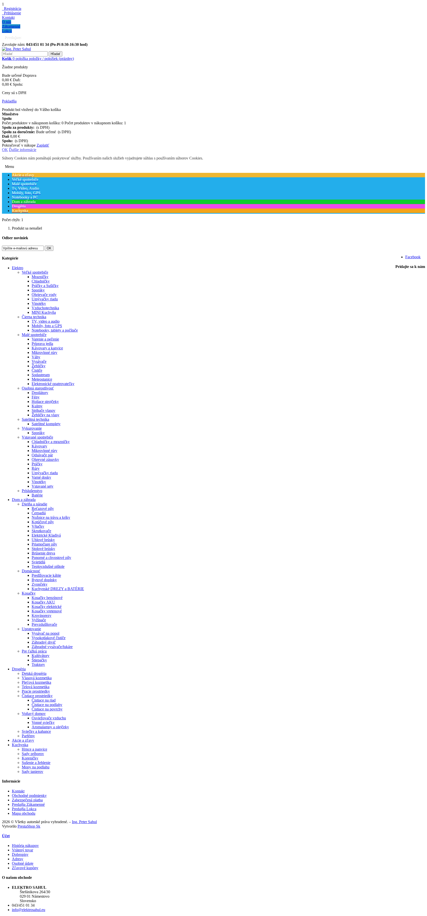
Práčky (37, 464)
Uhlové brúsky (43, 540)
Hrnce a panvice (34, 749)
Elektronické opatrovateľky (53, 384)
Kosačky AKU (43, 602)
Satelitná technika (35, 419)
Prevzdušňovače (44, 624)
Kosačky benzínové (47, 598)
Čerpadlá (39, 513)
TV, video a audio (46, 321)
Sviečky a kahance (36, 731)
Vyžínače (39, 620)
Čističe (37, 370)
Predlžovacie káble (46, 575)
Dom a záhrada (24, 499)
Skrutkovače (41, 531)
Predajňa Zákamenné (28, 804)
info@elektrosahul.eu (28, 910)
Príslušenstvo (32, 491)
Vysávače (39, 361)
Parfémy (28, 736)
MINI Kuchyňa (44, 312)
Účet (6, 836)
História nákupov (25, 845)
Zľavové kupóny (25, 868)
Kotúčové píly (43, 522)
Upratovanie (31, 629)
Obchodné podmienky (29, 795)
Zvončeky (39, 584)
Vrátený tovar (22, 850)
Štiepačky (39, 660)
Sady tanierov (32, 771)
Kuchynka (20, 745)
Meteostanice (42, 379)
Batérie (37, 495)
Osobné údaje (22, 863)
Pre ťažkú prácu (34, 651)
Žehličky (38, 366)
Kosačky (29, 593)
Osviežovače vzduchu (49, 718)
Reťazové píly (43, 508)
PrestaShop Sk (29, 826)
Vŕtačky (38, 526)
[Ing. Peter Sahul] (16, 49)
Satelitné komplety (46, 424)
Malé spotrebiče (34, 335)
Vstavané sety (42, 486)
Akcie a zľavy (23, 740)
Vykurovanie (32, 428)
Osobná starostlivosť (38, 388)
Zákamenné (11, 26)
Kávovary (39, 446)
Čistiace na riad (44, 700)
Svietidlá (38, 562)
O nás (6, 22)
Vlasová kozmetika (37, 678)
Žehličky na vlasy (45, 415)
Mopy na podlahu (35, 767)
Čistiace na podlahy (47, 705)
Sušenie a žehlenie (36, 762)
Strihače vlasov (43, 410)
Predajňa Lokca (24, 809)
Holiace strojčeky (45, 401)
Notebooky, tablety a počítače (55, 330)
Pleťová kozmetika (36, 682)
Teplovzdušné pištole (48, 566)
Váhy (36, 357)
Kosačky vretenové (47, 611)
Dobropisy (20, 854)
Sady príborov (33, 754)
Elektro (17, 268)
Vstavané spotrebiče (37, 437)
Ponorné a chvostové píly (51, 557)
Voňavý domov (34, 713)
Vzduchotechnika (45, 308)
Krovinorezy (41, 615)
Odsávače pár (42, 455)
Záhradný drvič (44, 642)
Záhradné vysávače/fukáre (52, 647)
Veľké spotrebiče (35, 272)
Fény (36, 397)
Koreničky (30, 758)
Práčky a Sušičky (45, 286)
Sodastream (41, 375)
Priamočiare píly (44, 544)
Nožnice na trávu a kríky (51, 517)
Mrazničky (40, 277)
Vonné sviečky (43, 722)
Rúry (36, 468)
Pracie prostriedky (36, 691)
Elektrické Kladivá (46, 535)
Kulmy (37, 406)
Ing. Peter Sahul (84, 822)
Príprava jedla (42, 343)
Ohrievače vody (44, 294)
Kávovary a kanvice (47, 348)
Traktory (38, 664)
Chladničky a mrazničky (51, 442)
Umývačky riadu (45, 299)
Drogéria (19, 669)
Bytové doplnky (44, 580)
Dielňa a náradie (34, 504)
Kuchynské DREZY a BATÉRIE (58, 589)
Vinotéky (39, 303)
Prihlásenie (11, 13)
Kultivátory (40, 656)
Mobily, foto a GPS (47, 326)
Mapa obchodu (23, 813)
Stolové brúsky (43, 549)
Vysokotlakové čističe (48, 638)
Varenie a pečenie (45, 339)
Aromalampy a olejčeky (50, 727)
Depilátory (40, 393)
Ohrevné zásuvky (45, 459)
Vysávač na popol (45, 633)
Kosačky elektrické (47, 606)
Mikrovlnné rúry (44, 352)
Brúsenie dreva (43, 553)
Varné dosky (41, 477)
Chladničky (41, 281)
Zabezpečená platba (27, 800)
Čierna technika (34, 317)
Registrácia (11, 8)
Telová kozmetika (35, 687)
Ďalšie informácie (22, 150)
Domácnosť (31, 571)
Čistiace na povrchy (47, 709)
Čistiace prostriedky (37, 696)
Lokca (7, 31)
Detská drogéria (34, 673)
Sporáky (38, 290)
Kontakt (8, 17)
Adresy (17, 859)
